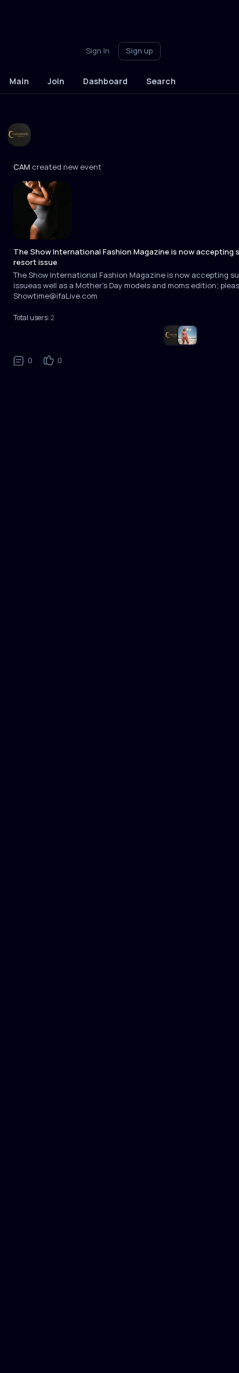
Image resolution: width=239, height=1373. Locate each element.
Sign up (139, 50)
